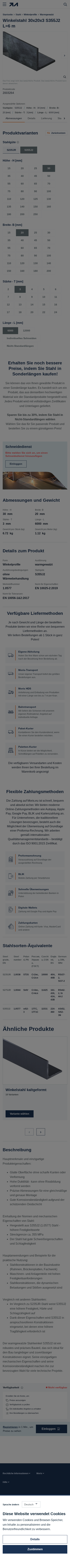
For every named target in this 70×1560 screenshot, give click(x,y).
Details (35, 1539)
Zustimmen (35, 1549)
